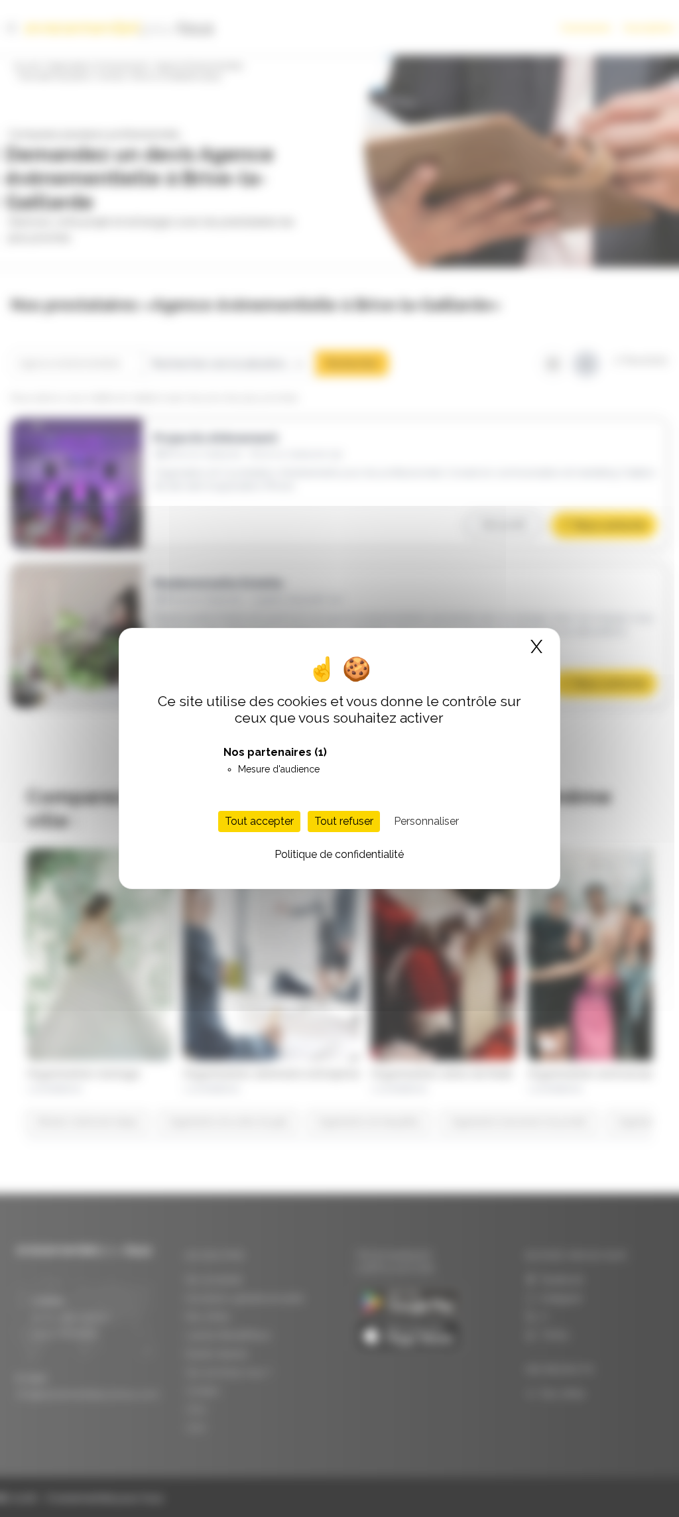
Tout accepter (259, 821)
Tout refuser (343, 821)
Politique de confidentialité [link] (339, 854)
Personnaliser (426, 821)
